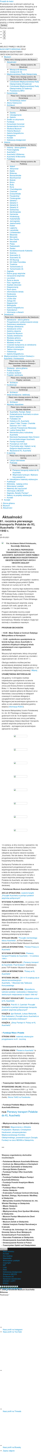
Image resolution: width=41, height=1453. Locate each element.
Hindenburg (14, 216)
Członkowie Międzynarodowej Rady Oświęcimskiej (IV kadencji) (24, 87)
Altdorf (12, 166)
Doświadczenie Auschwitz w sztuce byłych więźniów (24, 415)
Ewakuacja (11, 294)
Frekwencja (11, 351)
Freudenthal (14, 196)
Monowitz (13, 237)
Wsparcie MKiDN (10, 1274)
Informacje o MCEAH (15, 490)
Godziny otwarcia (14, 331)
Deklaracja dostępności (16, 140)
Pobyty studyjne (13, 370)
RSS (5, 1269)
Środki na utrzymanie (15, 119)
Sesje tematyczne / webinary (18, 394)
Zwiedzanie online (14, 328)
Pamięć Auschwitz (17, 441)
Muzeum (7, 56)
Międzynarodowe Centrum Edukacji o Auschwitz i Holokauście (19, 357)
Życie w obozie (13, 280)
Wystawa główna (14, 338)
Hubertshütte (15, 218)
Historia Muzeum (13, 130)
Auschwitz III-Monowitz (16, 156)
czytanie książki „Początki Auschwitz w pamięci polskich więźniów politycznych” (18, 895)
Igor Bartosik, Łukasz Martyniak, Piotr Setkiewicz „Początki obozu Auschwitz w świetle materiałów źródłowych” (20, 1016)
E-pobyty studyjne (14, 372)
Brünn (12, 182)
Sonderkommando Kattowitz (21, 250)
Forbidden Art (15, 418)
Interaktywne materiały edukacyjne (24, 479)
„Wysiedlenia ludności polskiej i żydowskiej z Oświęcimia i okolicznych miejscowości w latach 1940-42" (20, 992)
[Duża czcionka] (22, 41)
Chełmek (13, 191)
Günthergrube (15, 212)
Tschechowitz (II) (16, 269)
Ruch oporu (11, 289)
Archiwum (11, 105)
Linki (5, 1267)
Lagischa (13, 228)
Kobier (12, 225)
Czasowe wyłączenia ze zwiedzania (21, 344)
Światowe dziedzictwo (12, 1278)
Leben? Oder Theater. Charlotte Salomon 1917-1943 (22, 424)
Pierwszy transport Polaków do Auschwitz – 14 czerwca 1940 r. (20, 956)
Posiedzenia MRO (17, 90)
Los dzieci (11, 278)
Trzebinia (13, 264)
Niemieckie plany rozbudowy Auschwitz (21, 433)
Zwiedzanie (8, 314)
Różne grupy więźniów (16, 273)
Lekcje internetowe (17, 460)
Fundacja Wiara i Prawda (13, 1032)
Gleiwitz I (13, 200)
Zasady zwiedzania (15, 335)
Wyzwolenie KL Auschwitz (20, 450)
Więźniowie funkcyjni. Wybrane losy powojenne (25, 475)
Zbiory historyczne (14, 102)
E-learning (11, 453)
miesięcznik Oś (16, 71)
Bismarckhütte (15, 175)
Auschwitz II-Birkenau (15, 154)
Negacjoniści (12, 303)
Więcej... (34, 670)
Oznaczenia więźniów (16, 275)
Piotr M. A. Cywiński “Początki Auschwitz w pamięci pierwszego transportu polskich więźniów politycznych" (19, 1007)
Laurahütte (14, 230)
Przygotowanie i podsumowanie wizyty (22, 322)
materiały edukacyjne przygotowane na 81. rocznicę (17, 1037)
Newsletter (7, 1258)
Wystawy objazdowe (15, 404)
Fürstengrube (15, 198)
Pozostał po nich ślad (18, 443)
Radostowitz (15, 246)
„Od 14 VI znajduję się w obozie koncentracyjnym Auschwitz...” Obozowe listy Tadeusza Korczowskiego (20, 981)
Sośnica (13, 253)
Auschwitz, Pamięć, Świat (20, 412)
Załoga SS (11, 300)
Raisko (12, 248)
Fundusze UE (8, 1276)
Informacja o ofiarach (15, 312)
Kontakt (10, 137)
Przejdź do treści (6, 1)
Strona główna (9, 503)
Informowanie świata (15, 291)
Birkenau (13, 173)
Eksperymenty (12, 287)
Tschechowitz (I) (16, 266)
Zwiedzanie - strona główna (18, 319)
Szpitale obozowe (14, 284)
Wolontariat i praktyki (15, 486)
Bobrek (12, 180)
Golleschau (14, 209)
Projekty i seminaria (15, 375)
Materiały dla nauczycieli (17, 488)
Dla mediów (8, 1256)
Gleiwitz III (14, 205)
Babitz (12, 171)
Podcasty (13, 462)
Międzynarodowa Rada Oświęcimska (22, 74)
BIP (4, 1265)
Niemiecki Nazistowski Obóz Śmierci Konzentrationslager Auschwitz (24, 438)
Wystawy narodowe (15, 340)
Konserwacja (12, 93)
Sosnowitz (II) (15, 257)
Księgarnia (11, 135)
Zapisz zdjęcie (9, 1450)
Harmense (14, 214)
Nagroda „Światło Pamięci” (18, 493)
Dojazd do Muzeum (15, 333)
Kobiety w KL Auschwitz (19, 421)
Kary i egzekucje (13, 282)
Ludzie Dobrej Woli (17, 430)
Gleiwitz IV (14, 207)
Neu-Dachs (14, 239)
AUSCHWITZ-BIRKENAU (10, 49)
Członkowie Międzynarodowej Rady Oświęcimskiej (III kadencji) (24, 82)
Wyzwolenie (12, 296)
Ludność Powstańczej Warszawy (23, 428)
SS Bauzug (14, 259)
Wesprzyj (4, 1249)
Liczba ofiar (11, 298)
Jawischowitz (15, 223)
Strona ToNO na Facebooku (19, 1097)
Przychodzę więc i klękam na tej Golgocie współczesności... (23, 447)
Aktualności (11, 62)
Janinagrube (15, 221)
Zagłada (10, 271)
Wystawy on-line (13, 342)
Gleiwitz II (14, 202)
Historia (7, 142)
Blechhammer (15, 177)
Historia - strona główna (16, 147)
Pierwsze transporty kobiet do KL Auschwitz (26, 471)
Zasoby (13, 112)
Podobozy (11, 159)
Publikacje (11, 481)
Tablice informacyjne (15, 349)
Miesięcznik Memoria (18, 69)
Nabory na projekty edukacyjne (19, 495)
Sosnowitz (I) (15, 255)
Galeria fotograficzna (15, 133)
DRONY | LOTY (9, 1281)
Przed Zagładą (13, 149)
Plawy (12, 243)
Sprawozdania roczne (15, 126)
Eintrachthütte (15, 193)
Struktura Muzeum (14, 128)
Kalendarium (12, 310)
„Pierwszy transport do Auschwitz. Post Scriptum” (20, 963)
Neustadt (13, 241)
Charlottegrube (16, 189)
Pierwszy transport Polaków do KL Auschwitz (20, 1113)
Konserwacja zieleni (18, 100)
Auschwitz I (11, 152)
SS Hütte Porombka (18, 262)
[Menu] (38, 48)
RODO (5, 1283)
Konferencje (12, 384)
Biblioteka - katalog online (17, 484)
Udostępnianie (16, 115)
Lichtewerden (15, 232)
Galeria (13, 117)
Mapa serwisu (8, 1251)
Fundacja (10, 121)
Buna (12, 187)
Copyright (7, 1262)
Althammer (14, 168)
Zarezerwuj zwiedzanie (16, 324)
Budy (12, 184)
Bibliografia (11, 305)
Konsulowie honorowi (15, 124)
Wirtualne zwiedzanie (15, 347)
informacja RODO (16, 706)
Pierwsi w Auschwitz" (25, 1050)
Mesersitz (13, 234)
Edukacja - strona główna (17, 368)
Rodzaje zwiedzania (15, 326)
